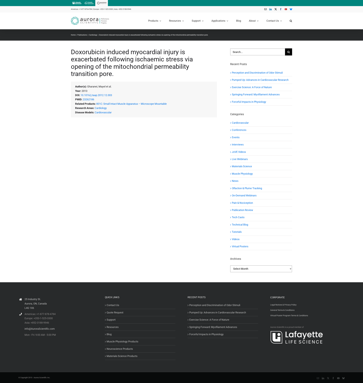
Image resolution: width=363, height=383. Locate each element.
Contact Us (113, 305)
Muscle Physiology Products (122, 341)
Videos (235, 239)
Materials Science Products (122, 356)
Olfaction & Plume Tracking (247, 188)
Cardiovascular (103, 112)
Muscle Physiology (242, 173)
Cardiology (101, 108)
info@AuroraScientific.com (40, 328)
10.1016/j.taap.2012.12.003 (96, 95)
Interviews (238, 144)
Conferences (239, 129)
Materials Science (242, 166)
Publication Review (242, 210)
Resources (113, 327)
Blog (109, 334)
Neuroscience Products (120, 348)
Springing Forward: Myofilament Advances (256, 94)
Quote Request (115, 312)
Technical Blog (240, 224)
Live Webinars (240, 159)
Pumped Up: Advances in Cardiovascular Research (260, 79)
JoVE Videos (239, 151)
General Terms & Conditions (282, 310)
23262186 (88, 99)
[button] (291, 20)
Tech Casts (238, 217)
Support (111, 319)
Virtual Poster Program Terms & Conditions (289, 315)
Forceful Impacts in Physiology (249, 101)
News (235, 180)
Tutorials (237, 231)
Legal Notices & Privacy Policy (283, 305)
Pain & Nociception (242, 202)
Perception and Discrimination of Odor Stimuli (257, 72)
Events (235, 137)
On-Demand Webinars (244, 195)
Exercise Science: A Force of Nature (252, 87)
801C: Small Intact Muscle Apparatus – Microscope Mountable (131, 103)
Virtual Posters (240, 246)
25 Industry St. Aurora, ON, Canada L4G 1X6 (36, 303)
